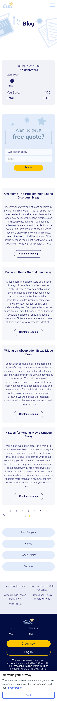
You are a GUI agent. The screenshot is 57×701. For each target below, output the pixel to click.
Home (12, 628)
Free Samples (28, 532)
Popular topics (28, 555)
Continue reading (28, 253)
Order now (28, 643)
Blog (31, 634)
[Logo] (7, 5)
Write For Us (15, 604)
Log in (28, 652)
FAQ (11, 634)
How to (28, 544)
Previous (4, 513)
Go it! (28, 695)
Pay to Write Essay (15, 586)
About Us (33, 628)
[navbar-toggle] (52, 5)
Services (28, 566)
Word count (13, 75)
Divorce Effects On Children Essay (28, 272)
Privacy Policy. (14, 687)
